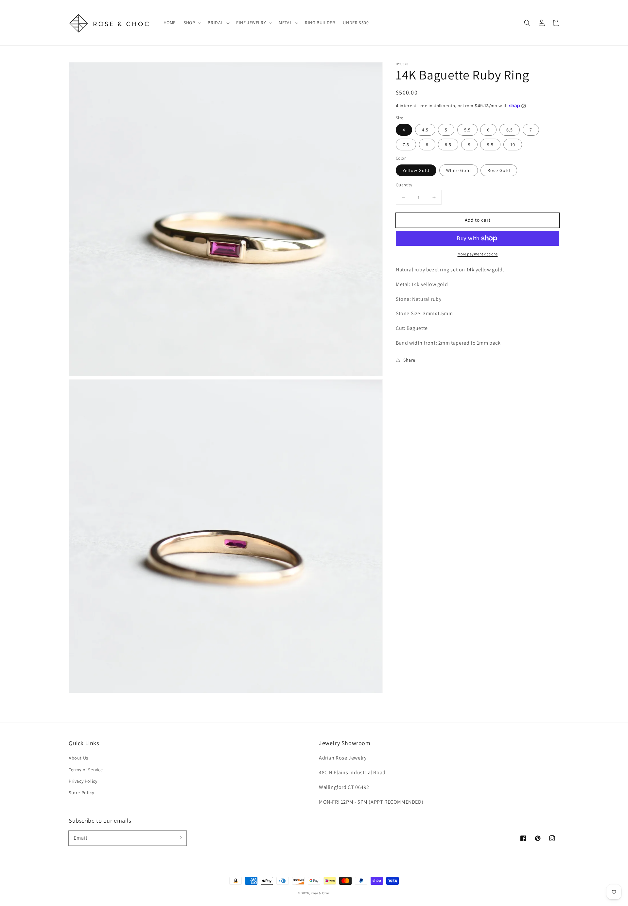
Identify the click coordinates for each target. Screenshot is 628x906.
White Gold (458, 170)
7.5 (406, 144)
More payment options (478, 253)
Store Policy (81, 792)
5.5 (467, 130)
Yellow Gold (416, 170)
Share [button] (409, 360)
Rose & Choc (320, 893)
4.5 (425, 130)
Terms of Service (86, 770)
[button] (527, 23)
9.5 (490, 144)
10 (512, 144)
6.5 (509, 130)
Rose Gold (498, 170)
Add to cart (478, 219)
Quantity (404, 184)
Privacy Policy (83, 781)
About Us (78, 758)
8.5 (448, 144)
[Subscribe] (179, 838)
